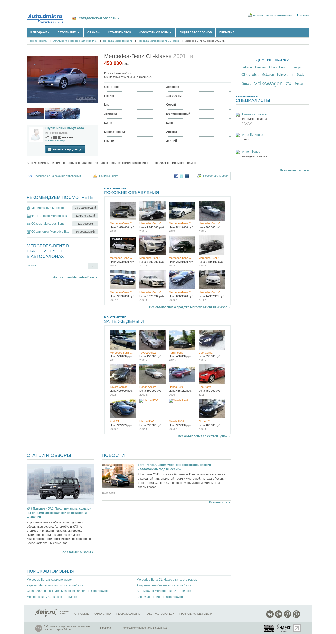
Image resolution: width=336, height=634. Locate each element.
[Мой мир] (278, 617)
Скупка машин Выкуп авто (64, 128)
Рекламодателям (128, 613)
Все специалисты (293, 170)
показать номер (55, 140)
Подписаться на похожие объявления (57, 176)
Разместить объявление (272, 15)
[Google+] (296, 617)
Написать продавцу (67, 149)
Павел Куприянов (254, 114)
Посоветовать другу (216, 175)
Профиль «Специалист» (196, 613)
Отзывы (93, 32)
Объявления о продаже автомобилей (75, 40)
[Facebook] (176, 176)
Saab (300, 74)
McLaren (267, 74)
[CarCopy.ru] (269, 628)
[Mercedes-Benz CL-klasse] (35, 113)
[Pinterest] (287, 617)
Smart (246, 83)
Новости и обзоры (155, 32)
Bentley (260, 67)
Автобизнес (69, 32)
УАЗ (289, 83)
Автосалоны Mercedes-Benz (73, 277)
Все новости (218, 502)
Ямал (299, 83)
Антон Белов (251, 151)
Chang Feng (277, 67)
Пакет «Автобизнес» (160, 613)
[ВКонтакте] (186, 176)
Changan (296, 67)
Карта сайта (102, 613)
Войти (304, 15)
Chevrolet (249, 75)
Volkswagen (268, 83)
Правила (105, 627)
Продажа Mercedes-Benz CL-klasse (158, 40)
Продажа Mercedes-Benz (117, 40)
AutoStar (32, 265)
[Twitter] (181, 176)
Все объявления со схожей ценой (202, 436)
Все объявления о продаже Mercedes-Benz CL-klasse (188, 307)
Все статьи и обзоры (76, 552)
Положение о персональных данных (144, 627)
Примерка (226, 32)
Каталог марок (119, 32)
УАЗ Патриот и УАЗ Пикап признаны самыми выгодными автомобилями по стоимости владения (59, 513)
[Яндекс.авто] (284, 628)
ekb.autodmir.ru (38, 40)
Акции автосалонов (195, 32)
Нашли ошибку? (109, 176)
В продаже (40, 32)
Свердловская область (97, 18)
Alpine (247, 67)
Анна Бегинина (252, 134)
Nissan (285, 75)
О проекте (81, 613)
